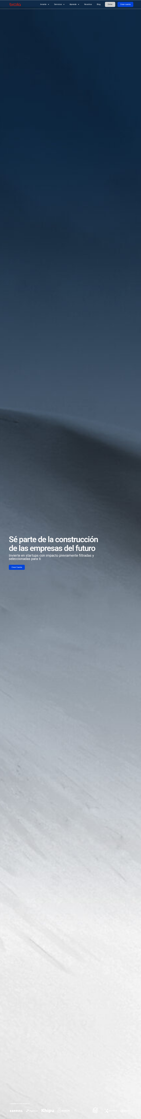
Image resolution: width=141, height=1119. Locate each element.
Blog (99, 4)
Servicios (58, 4)
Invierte (43, 4)
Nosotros (88, 4)
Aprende (73, 4)
